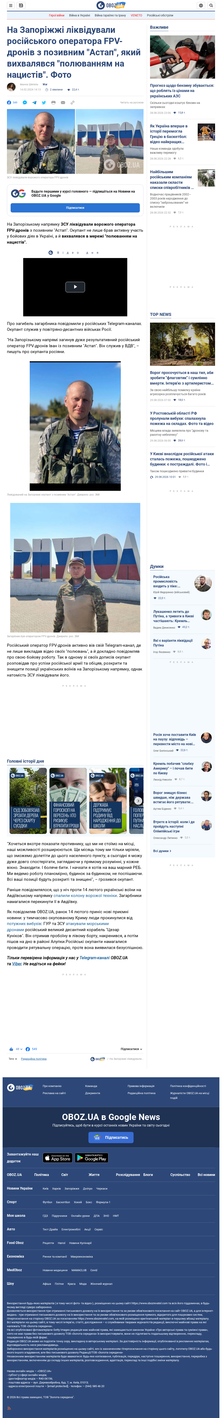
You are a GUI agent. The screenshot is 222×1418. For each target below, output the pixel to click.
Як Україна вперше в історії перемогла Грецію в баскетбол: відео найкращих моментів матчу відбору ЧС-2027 (169, 134)
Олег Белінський (163, 750)
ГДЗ (45, 1215)
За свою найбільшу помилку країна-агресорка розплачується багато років (178, 392)
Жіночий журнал (101, 1283)
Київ (45, 1188)
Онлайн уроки (80, 1215)
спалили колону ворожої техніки (85, 895)
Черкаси (102, 1188)
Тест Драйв (50, 1229)
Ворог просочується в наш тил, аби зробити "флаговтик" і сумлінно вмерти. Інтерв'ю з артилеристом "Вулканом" (181, 378)
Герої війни (56, 15)
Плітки (59, 1283)
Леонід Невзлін (162, 779)
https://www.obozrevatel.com (150, 1303)
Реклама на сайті (54, 1093)
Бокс (89, 1202)
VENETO (136, 15)
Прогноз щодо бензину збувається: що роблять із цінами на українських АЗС (182, 90)
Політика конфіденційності (188, 1086)
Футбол (47, 1202)
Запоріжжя (72, 1188)
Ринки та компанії (55, 1256)
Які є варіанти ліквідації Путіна (173, 642)
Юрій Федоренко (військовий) (171, 592)
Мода (83, 1283)
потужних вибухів (24, 923)
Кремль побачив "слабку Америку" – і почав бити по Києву (173, 768)
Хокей (78, 1202)
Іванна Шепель (29, 84)
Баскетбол (63, 1202)
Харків (56, 1188)
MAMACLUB (79, 1270)
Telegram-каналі (95, 957)
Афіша (47, 1283)
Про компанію (52, 1086)
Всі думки (161, 851)
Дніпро (87, 1188)
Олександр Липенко (165, 838)
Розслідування (128, 1175)
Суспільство (180, 1175)
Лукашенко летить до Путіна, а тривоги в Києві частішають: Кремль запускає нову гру (173, 616)
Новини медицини (55, 1270)
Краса (71, 1283)
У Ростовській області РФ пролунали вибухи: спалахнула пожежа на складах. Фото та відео (182, 418)
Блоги (148, 1175)
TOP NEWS (160, 314)
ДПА (97, 1215)
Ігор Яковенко (161, 652)
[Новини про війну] (97, 1060)
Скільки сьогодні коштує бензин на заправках (175, 105)
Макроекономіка (82, 1256)
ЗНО (106, 1215)
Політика (41, 1175)
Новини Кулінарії (80, 1243)
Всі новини (206, 1175)
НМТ (116, 1215)
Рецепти (48, 1243)
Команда (91, 1086)
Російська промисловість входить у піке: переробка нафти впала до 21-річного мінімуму (169, 582)
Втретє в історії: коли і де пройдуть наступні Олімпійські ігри (174, 826)
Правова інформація (141, 1086)
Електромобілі (71, 1229)
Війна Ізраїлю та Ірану (110, 15)
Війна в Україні (79, 15)
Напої (61, 1243)
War (45, 84)
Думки (156, 566)
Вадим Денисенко (164, 627)
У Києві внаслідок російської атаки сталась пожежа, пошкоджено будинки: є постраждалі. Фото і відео (182, 459)
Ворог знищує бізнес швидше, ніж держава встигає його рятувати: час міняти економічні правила (172, 798)
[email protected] (57, 1386)
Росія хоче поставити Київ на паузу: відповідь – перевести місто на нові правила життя (174, 739)
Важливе (159, 27)
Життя (94, 1175)
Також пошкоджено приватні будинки (177, 471)
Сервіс (99, 1229)
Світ (64, 1175)
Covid (93, 1270)
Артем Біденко (162, 808)
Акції (87, 1229)
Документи (92, 1093)
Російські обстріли (160, 15)
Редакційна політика (34, 1058)
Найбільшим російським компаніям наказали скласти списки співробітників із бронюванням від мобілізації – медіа (172, 180)
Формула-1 (103, 1202)
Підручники (59, 1215)
